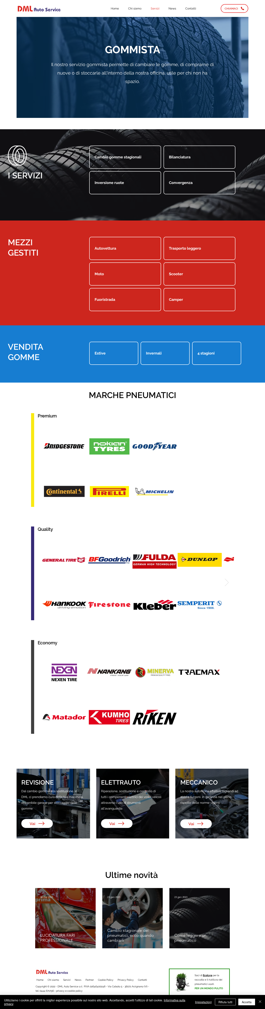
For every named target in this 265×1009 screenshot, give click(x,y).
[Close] (260, 1002)
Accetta (247, 1002)
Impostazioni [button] (203, 1002)
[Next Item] (226, 582)
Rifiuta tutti (225, 1002)
